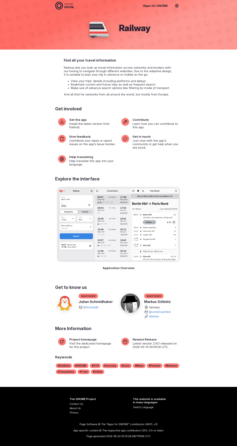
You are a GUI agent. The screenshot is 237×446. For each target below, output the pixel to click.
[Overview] (64, 6)
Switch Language (143, 407)
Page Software (88, 424)
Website (154, 316)
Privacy (74, 412)
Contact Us (76, 404)
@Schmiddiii (90, 307)
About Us (75, 408)
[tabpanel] (118, 228)
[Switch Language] (177, 6)
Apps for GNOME (155, 5)
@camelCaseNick (160, 312)
